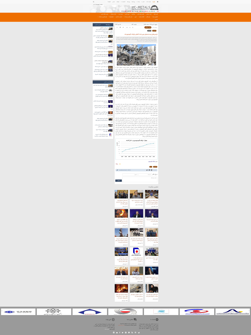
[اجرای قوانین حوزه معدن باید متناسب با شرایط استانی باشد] (151, 288)
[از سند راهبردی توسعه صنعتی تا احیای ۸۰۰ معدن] (151, 271)
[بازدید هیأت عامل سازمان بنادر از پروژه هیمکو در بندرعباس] (136, 232)
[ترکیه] (125, 11)
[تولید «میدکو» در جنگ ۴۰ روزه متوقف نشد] (151, 251)
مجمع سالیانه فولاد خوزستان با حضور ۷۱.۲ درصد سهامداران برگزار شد (100, 36)
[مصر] (152, 11)
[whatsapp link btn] (129, 333)
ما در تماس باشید (121, 325)
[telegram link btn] (138, 333)
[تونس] (130, 11)
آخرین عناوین (98, 25)
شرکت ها (149, 2)
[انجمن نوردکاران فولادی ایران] (232, 312)
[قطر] (132, 11)
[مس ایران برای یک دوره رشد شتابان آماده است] (151, 213)
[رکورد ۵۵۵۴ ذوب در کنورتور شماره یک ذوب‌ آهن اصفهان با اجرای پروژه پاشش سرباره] (121, 213)
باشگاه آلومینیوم (151, 161)
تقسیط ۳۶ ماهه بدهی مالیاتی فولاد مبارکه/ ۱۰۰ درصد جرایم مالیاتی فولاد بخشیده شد (121, 296)
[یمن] (123, 11)
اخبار (143, 2)
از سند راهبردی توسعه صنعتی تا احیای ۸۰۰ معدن (152, 278)
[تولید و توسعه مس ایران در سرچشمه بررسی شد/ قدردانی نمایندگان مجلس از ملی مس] (151, 194)
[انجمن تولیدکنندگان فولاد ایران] (161, 312)
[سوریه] (127, 11)
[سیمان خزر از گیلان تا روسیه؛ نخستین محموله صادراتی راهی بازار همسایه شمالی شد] (121, 232)
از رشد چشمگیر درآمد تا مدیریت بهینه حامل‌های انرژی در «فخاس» (137, 259)
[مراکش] (145, 11)
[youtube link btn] (117, 333)
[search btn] (93, 2)
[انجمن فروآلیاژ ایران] (197, 312)
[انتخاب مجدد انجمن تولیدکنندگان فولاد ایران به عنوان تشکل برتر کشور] (121, 251)
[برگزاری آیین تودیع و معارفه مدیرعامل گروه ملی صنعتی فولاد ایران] (151, 232)
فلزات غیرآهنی (148, 27)
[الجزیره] (154, 11)
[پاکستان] (151, 11)
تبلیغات (117, 2)
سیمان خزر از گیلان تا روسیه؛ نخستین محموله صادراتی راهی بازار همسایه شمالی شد (121, 240)
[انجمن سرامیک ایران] (90, 312)
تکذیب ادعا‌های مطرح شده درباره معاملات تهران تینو (101, 90)
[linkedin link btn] (113, 333)
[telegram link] (151, 170)
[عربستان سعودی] (128, 11)
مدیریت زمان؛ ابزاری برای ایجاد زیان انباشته (138, 278)
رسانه (139, 2)
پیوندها (128, 2)
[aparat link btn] (135, 332)
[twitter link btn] (122, 333)
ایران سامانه (107, 329)
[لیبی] (140, 11)
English (109, 2)
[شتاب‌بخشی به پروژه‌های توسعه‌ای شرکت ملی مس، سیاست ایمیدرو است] (136, 213)
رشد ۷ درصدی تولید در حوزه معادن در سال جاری (137, 201)
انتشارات (123, 2)
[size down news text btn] (117, 27)
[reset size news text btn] (120, 27)
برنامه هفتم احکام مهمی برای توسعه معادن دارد (121, 278)
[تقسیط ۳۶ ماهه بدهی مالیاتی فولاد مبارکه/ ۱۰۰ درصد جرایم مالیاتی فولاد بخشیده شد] (121, 288)
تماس (113, 2)
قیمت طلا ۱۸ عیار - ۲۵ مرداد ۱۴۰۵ (101, 51)
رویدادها (133, 2)
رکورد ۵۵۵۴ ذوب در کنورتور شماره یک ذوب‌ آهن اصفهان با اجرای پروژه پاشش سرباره (121, 221)
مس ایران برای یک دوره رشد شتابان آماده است (152, 220)
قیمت (153, 2)
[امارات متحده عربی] (122, 11)
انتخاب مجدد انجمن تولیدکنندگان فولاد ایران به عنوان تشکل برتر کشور (122, 259)
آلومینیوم (154, 30)
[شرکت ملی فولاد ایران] (18, 312)
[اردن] (134, 11)
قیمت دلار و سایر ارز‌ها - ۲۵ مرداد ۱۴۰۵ (101, 75)
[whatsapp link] (149, 170)
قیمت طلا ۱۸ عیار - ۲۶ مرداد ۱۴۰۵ (101, 67)
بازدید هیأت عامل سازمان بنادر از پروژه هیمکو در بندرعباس (137, 239)
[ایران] (149, 11)
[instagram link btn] (125, 333)
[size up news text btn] (123, 27)
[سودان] (137, 11)
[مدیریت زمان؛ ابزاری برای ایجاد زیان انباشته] (136, 271)
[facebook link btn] (119, 333)
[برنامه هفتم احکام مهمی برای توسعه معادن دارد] (121, 271)
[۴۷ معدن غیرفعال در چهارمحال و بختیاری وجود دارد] (136, 288)
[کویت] (144, 11)
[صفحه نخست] (157, 1)
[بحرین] (157, 11)
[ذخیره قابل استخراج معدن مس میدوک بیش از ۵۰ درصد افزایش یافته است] (121, 194)
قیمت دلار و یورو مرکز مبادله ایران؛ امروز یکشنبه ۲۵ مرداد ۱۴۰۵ (101, 47)
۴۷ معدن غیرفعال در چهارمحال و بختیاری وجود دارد (137, 295)
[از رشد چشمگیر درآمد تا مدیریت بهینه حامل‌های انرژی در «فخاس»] (136, 251)
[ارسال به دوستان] (130, 27)
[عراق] (142, 11)
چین (151, 166)
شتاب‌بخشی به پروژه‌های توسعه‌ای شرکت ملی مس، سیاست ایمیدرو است (137, 221)
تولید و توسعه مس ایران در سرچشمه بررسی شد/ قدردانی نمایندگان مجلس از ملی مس (152, 202)
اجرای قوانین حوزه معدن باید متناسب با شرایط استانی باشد (152, 295)
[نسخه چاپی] (127, 27)
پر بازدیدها (108, 25)
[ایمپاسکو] (125, 312)
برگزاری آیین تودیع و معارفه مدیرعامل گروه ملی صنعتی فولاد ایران (152, 240)
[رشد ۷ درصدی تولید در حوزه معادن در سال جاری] (136, 194)
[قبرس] (156, 11)
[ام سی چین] (54, 312)
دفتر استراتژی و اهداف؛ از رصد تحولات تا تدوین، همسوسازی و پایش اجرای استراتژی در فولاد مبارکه (104, 31)
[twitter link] (147, 170)
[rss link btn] (132, 333)
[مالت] (139, 11)
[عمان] (135, 11)
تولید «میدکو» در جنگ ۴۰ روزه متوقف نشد (152, 258)
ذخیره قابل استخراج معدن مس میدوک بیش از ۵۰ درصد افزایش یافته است (121, 202)
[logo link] (145, 8)
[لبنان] (147, 11)
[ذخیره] (133, 27)
